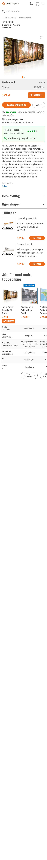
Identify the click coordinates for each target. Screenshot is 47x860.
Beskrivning (11, 196)
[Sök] (3, 11)
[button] (23, 84)
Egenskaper (11, 204)
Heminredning (10, 17)
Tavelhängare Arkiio (27, 218)
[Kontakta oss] (31, 3)
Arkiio (4, 186)
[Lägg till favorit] (41, 38)
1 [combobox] (37, 105)
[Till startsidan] (10, 3)
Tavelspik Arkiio (25, 244)
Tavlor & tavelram (25, 17)
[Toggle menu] (43, 4)
